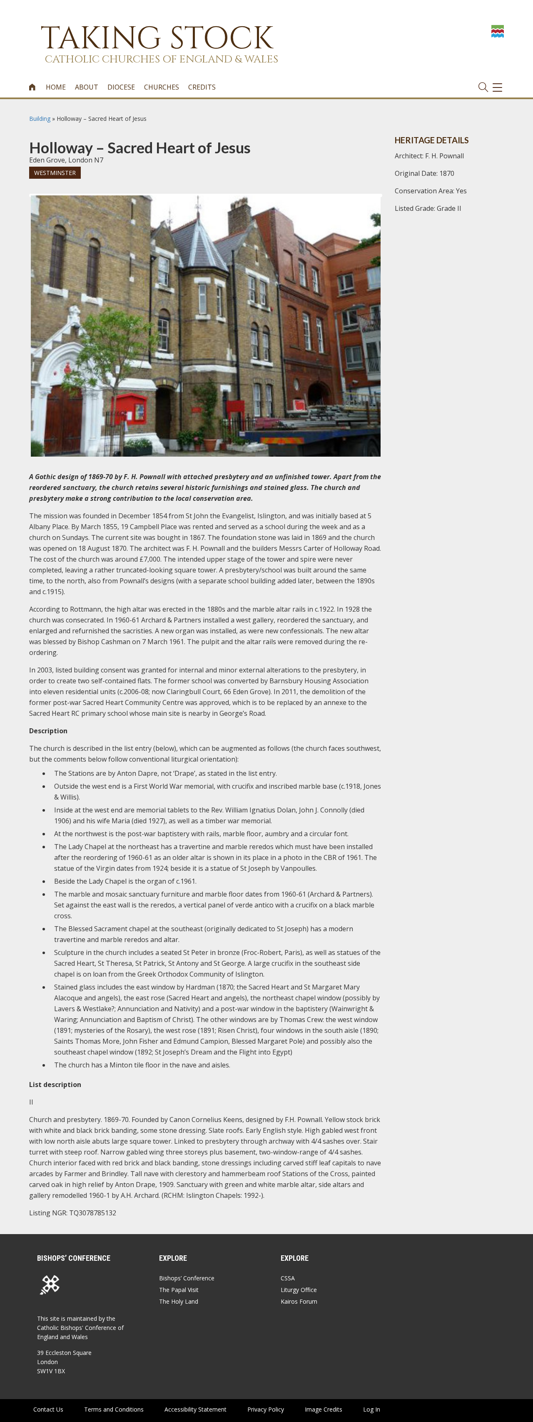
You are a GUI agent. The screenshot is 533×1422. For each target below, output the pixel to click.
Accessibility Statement (195, 1409)
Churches (161, 87)
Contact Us (48, 1409)
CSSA (288, 1278)
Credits (202, 87)
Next (393, 203)
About (86, 87)
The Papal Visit (179, 1290)
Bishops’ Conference (186, 1278)
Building (39, 118)
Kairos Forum (299, 1301)
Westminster (55, 173)
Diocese (121, 87)
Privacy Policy (265, 1409)
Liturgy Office (299, 1290)
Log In (371, 1409)
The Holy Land (178, 1301)
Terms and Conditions (114, 1409)
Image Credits (323, 1409)
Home (56, 87)
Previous (18, 203)
